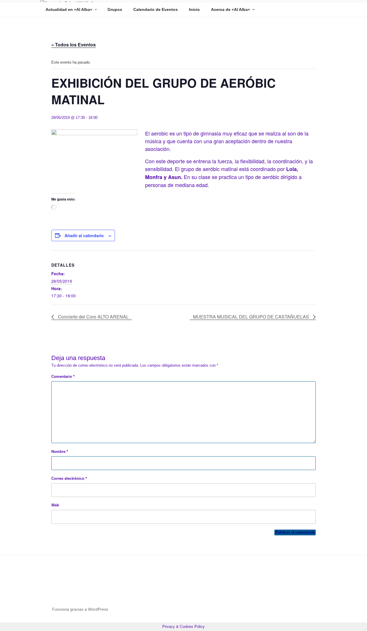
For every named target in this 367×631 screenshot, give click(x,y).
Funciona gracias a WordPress (80, 609)
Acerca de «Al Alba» (230, 9)
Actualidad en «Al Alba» (69, 9)
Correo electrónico (69, 478)
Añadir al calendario (84, 235)
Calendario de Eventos (155, 9)
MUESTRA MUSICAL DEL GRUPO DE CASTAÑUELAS (251, 316)
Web (55, 505)
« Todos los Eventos (73, 44)
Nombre (59, 451)
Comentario (63, 376)
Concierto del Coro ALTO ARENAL (93, 316)
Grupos (115, 9)
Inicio (194, 9)
